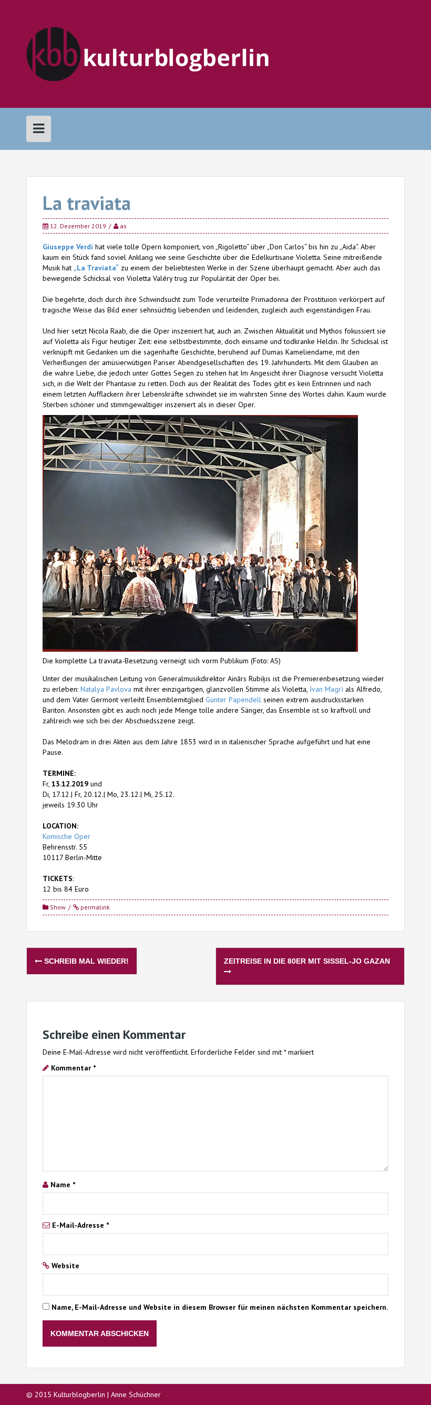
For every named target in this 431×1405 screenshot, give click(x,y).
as (123, 226)
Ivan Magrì (327, 689)
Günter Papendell (233, 699)
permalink (94, 907)
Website (65, 1265)
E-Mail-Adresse (80, 1225)
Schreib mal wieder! (85, 961)
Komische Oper (66, 836)
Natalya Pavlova (105, 689)
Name (62, 1184)
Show (58, 907)
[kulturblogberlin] (148, 53)
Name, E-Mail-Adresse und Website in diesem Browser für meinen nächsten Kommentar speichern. (220, 1307)
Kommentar (73, 1068)
